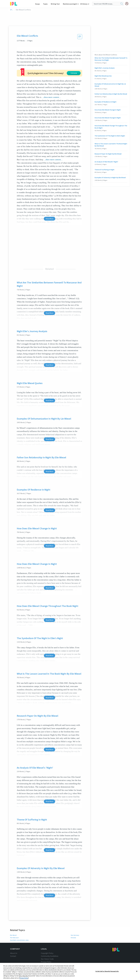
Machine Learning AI (70, 4)
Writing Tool (55, 4)
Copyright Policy (47, 953)
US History (83, 4)
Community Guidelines (49, 956)
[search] (122, 4)
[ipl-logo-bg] (14, 3)
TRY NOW (73, 73)
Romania (73, 938)
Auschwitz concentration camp (19, 940)
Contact (13, 956)
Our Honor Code (47, 959)
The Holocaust (14, 938)
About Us (13, 953)
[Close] (136, 971)
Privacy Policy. (24, 978)
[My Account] (127, 4)
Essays (37, 4)
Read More (49, 313)
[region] (70, 971)
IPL (11, 10)
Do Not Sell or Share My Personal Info (107, 971)
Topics (45, 4)
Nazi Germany (75, 935)
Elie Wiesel (13, 935)
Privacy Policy (46, 962)
